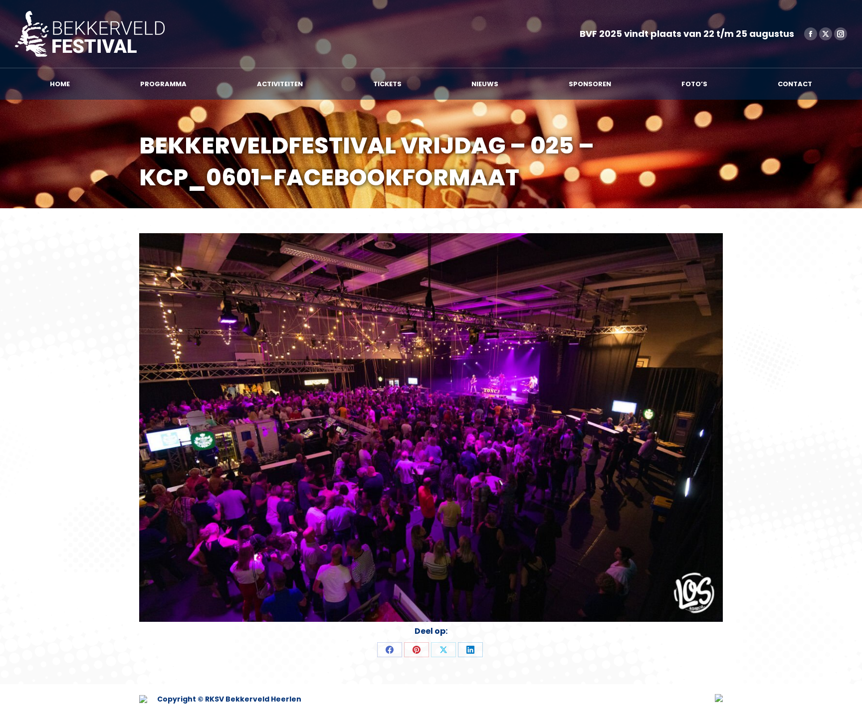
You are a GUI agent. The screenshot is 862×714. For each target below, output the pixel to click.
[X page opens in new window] (825, 33)
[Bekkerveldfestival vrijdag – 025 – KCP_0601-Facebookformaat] (431, 427)
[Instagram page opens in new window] (840, 33)
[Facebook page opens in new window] (810, 33)
